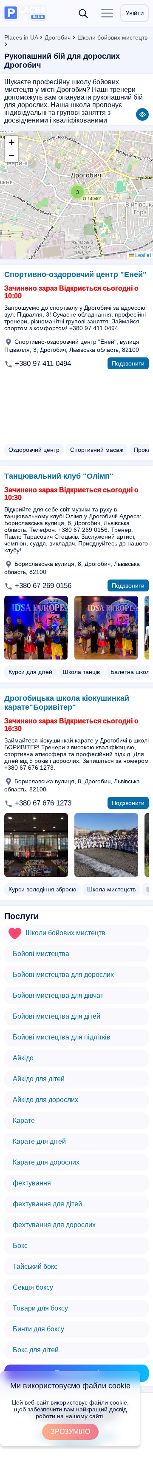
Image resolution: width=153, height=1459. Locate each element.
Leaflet (142, 254)
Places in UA (21, 37)
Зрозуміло (70, 1431)
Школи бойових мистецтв (112, 37)
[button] (77, 191)
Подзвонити (128, 363)
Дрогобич (58, 37)
